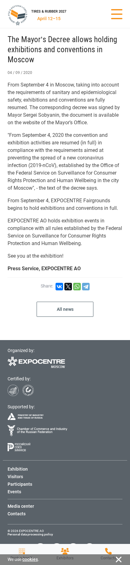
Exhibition (18, 469)
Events (14, 491)
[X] (68, 286)
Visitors (15, 476)
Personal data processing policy (30, 534)
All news (65, 309)
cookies (30, 559)
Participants (20, 484)
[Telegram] (86, 286)
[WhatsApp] (77, 286)
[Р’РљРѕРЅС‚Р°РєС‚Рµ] (59, 286)
